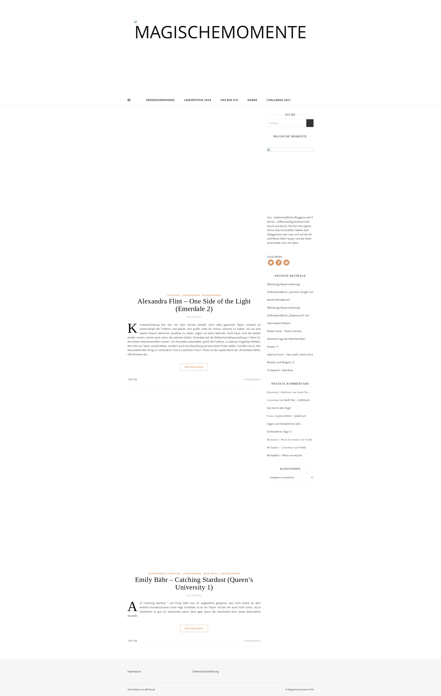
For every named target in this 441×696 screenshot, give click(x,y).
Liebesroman (192, 573)
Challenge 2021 (279, 100)
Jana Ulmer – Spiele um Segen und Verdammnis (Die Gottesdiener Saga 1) (286, 423)
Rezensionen (211, 295)
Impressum (134, 671)
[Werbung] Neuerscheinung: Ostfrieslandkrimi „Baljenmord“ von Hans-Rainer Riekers (288, 315)
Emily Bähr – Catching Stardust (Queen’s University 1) (194, 583)
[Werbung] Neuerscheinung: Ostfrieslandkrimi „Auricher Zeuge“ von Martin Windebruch (290, 291)
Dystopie (173, 295)
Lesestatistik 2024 (197, 100)
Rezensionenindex (160, 100)
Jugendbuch (191, 295)
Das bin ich (229, 100)
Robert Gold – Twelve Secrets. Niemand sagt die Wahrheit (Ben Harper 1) (286, 338)
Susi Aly (132, 379)
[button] (271, 263)
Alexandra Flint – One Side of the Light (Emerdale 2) (194, 305)
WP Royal (150, 689)
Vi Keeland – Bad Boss (280, 370)
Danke (252, 100)
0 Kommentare (252, 379)
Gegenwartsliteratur (164, 573)
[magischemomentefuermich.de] (220, 51)
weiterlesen (194, 367)
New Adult (211, 573)
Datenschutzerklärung (206, 671)
